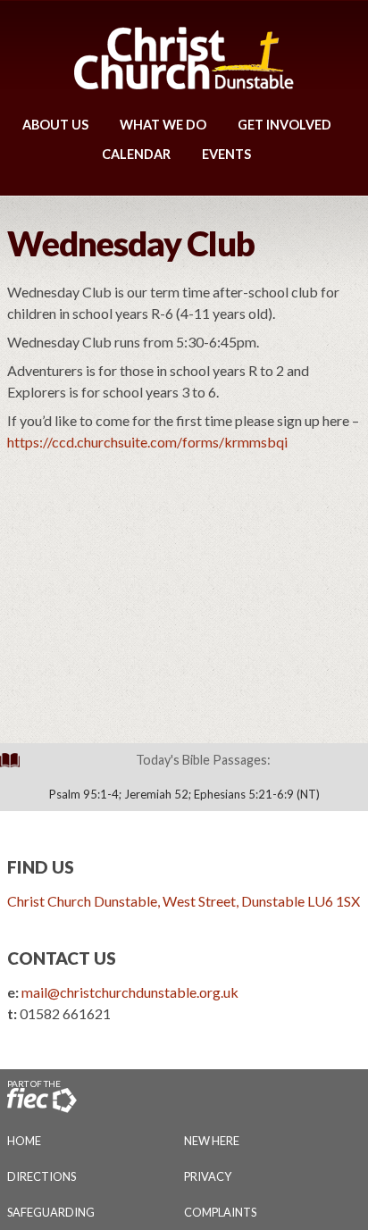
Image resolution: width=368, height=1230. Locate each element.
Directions (41, 1176)
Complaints (220, 1212)
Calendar (136, 154)
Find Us (40, 867)
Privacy (207, 1176)
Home (24, 1141)
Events (226, 154)
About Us (55, 124)
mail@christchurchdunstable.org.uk (129, 991)
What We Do (163, 124)
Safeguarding (51, 1212)
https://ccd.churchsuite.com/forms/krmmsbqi (147, 441)
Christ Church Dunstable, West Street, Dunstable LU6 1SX (183, 900)
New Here (211, 1141)
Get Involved (284, 124)
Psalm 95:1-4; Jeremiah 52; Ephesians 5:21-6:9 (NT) (184, 794)
